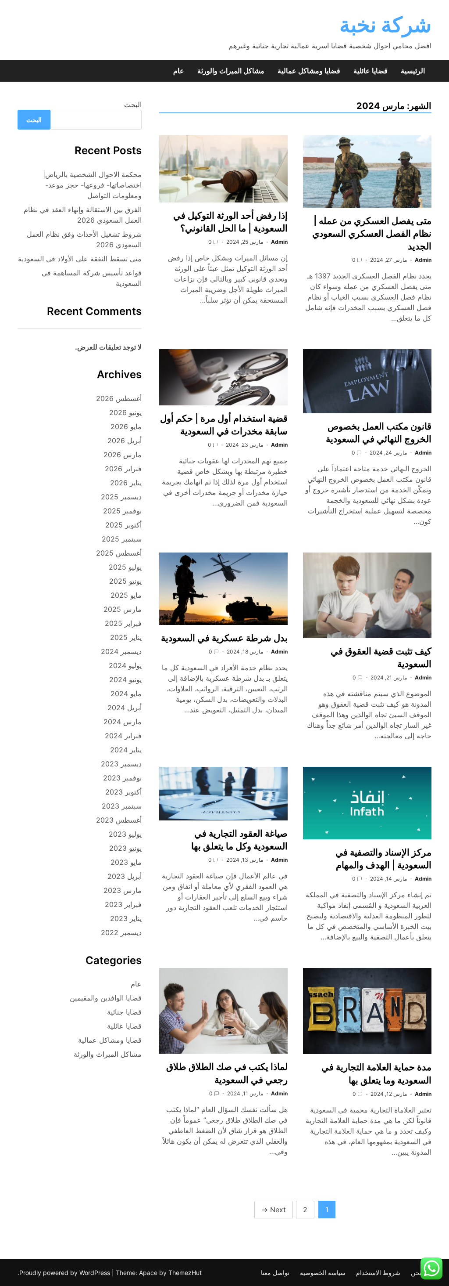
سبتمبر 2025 (122, 539)
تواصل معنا (275, 1272)
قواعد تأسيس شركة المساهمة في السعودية (92, 278)
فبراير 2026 (123, 468)
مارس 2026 (122, 454)
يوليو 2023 (125, 834)
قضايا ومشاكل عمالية (309, 70)
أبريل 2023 (124, 876)
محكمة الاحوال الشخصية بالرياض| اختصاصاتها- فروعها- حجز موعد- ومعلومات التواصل (92, 185)
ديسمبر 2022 (121, 932)
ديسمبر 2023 (121, 763)
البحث (133, 104)
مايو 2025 (126, 595)
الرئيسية (413, 70)
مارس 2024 (122, 721)
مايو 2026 (126, 426)
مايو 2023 (126, 862)
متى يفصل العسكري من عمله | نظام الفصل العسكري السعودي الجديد (371, 233)
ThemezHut (185, 1272)
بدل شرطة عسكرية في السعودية (224, 637)
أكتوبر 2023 (123, 791)
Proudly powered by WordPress (65, 1272)
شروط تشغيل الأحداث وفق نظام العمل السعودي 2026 (84, 239)
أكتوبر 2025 (123, 524)
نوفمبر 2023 (122, 777)
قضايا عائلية (370, 70)
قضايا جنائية (124, 1012)
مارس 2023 (122, 890)
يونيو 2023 (125, 848)
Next (273, 1209)
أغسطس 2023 (119, 820)
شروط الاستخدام (378, 1272)
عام (178, 70)
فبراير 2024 (123, 735)
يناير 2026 (126, 482)
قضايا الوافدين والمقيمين (106, 997)
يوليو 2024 (125, 665)
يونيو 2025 (125, 581)
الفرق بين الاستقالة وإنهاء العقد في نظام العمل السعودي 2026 (83, 214)
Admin (423, 259)
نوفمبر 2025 (122, 510)
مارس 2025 (122, 609)
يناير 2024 (126, 749)
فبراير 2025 (123, 623)
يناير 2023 (126, 918)
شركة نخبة (385, 24)
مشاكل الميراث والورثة (230, 70)
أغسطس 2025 (119, 553)
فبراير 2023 (123, 904)
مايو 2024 (126, 693)
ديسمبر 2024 (121, 651)
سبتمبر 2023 (122, 806)
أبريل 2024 (124, 707)
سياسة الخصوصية (323, 1272)
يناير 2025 (126, 637)
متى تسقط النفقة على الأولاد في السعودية (80, 258)
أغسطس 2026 (119, 398)
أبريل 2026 (124, 440)
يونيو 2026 (125, 412)
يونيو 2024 (125, 679)
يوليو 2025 (125, 567)
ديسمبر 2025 (121, 496)
